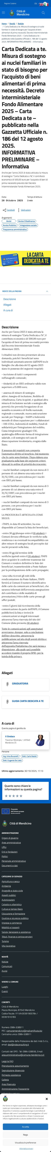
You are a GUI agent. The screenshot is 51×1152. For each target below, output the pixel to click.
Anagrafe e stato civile (12, 890)
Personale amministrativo (14, 861)
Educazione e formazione (13, 913)
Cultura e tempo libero (12, 909)
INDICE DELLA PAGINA (11, 291)
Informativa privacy (26, 1148)
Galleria (5, 1079)
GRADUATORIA (20, 683)
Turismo (5, 941)
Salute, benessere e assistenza (16, 932)
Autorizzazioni (8, 900)
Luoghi (5, 986)
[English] (41, 4)
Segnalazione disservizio (13, 1070)
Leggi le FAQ (7, 1061)
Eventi (5, 991)
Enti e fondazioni (9, 851)
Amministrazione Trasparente (15, 1089)
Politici (5, 856)
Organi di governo (10, 838)
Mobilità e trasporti (10, 927)
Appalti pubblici (9, 895)
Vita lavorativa (8, 946)
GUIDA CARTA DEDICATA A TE (28, 701)
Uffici (4, 847)
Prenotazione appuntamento (15, 1066)
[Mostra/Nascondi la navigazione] (3, 12)
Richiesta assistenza (11, 1075)
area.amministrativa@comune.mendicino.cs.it (23, 1055)
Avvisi (4, 971)
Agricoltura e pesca (11, 881)
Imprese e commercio (12, 923)
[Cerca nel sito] (43, 12)
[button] (46, 1098)
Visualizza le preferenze (25, 1142)
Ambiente (6, 886)
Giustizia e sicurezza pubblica (15, 918)
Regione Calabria (10, 3)
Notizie (5, 961)
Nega (25, 1134)
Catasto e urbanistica (12, 904)
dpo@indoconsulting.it (18, 1044)
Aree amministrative (11, 842)
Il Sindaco (10, 736)
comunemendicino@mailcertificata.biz (24, 1030)
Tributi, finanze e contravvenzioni (17, 936)
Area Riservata (9, 1084)
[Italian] (46, 4)
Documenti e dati (10, 865)
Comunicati (7, 966)
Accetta (25, 1126)
